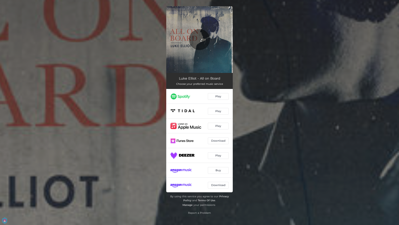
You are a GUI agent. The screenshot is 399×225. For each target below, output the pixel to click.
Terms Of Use (206, 200)
